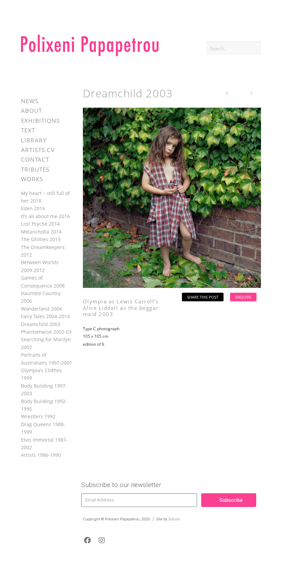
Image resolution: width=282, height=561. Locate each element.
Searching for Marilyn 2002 (46, 343)
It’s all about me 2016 (45, 216)
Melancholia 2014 (41, 231)
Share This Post (202, 297)
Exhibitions (40, 121)
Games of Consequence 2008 (43, 281)
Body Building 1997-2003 (44, 389)
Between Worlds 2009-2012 (39, 266)
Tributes (35, 169)
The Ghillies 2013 (41, 239)
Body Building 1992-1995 (44, 405)
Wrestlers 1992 (38, 416)
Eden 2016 (33, 208)
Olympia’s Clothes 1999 (41, 374)
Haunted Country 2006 (41, 297)
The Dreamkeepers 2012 (43, 251)
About (31, 111)
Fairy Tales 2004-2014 (45, 316)
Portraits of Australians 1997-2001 (46, 359)
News (30, 101)
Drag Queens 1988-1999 (43, 428)
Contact (35, 159)
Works (32, 179)
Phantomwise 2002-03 (46, 331)
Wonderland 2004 (41, 308)
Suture (174, 519)
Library (34, 140)
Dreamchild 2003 (40, 324)
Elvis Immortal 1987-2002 (44, 443)
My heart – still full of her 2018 (45, 197)
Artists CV (38, 150)
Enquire (243, 297)
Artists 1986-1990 (41, 455)
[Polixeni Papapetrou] (90, 55)
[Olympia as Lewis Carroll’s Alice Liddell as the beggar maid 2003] (172, 286)
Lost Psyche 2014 (40, 223)
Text (28, 130)
